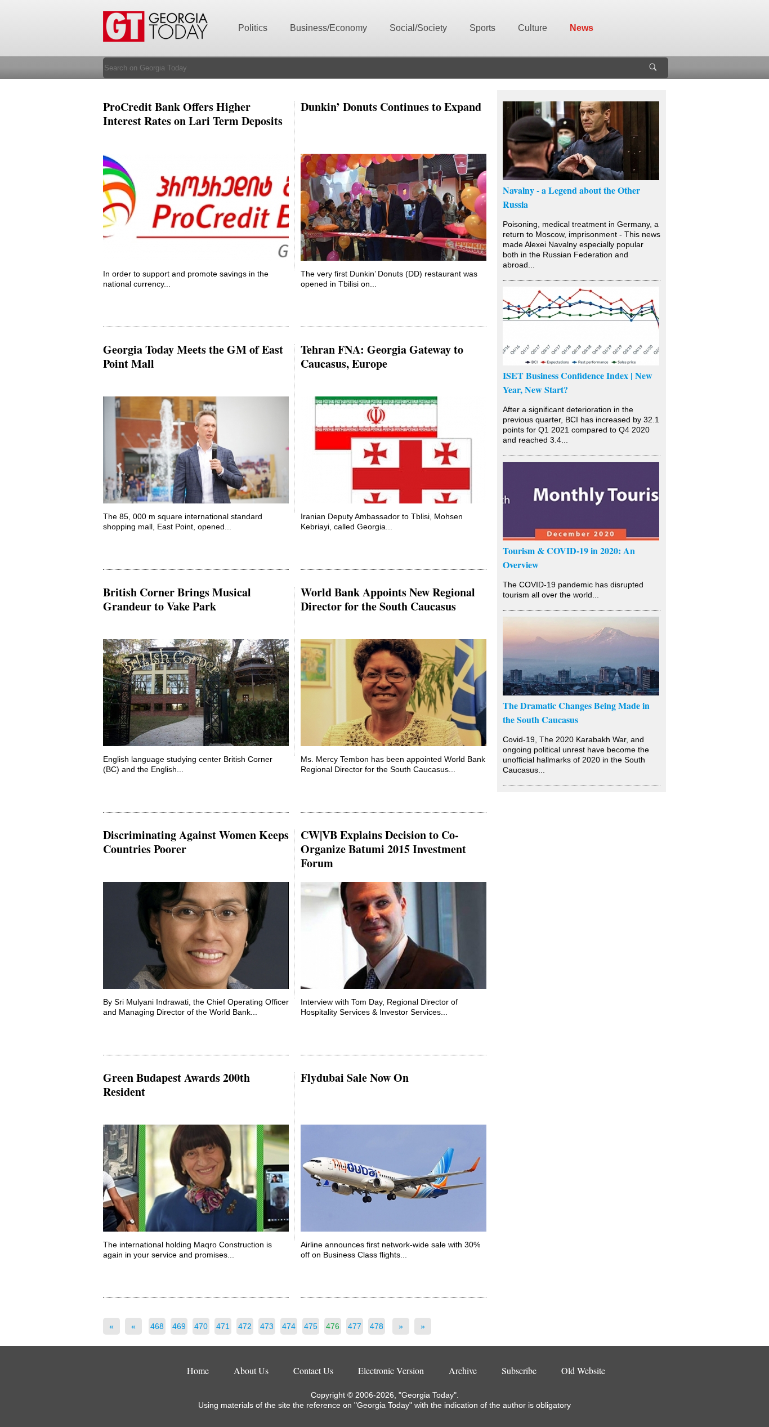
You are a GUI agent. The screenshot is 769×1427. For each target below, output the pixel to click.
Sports (482, 28)
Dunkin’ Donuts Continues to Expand (391, 107)
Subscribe (519, 1370)
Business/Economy (328, 28)
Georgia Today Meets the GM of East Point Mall (193, 356)
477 (354, 1326)
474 (289, 1326)
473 (267, 1326)
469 (179, 1326)
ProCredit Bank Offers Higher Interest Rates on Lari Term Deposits (193, 114)
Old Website (583, 1370)
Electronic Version (391, 1370)
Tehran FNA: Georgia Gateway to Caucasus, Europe (382, 356)
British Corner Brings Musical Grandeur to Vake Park (177, 599)
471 (223, 1326)
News (581, 28)
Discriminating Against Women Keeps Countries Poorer (196, 842)
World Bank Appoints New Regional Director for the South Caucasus (388, 599)
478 (376, 1326)
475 (311, 1326)
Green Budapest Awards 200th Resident (176, 1084)
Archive (463, 1370)
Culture (532, 28)
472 (245, 1326)
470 (201, 1326)
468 (157, 1326)
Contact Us (313, 1370)
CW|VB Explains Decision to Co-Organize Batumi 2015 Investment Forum (383, 849)
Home (198, 1370)
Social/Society (418, 28)
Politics (252, 28)
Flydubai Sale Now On (355, 1077)
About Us (251, 1370)
